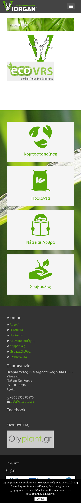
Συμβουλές (17, 346)
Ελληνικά (12, 463)
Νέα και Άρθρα (20, 351)
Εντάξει (40, 499)
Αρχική (14, 324)
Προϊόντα (16, 335)
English (11, 471)
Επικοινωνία (18, 357)
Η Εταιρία (16, 330)
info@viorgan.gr (22, 401)
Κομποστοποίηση (22, 341)
